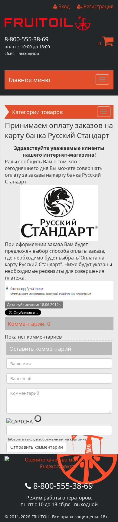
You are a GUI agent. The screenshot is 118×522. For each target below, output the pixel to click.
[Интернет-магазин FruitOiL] (47, 28)
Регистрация (97, 6)
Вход (63, 6)
